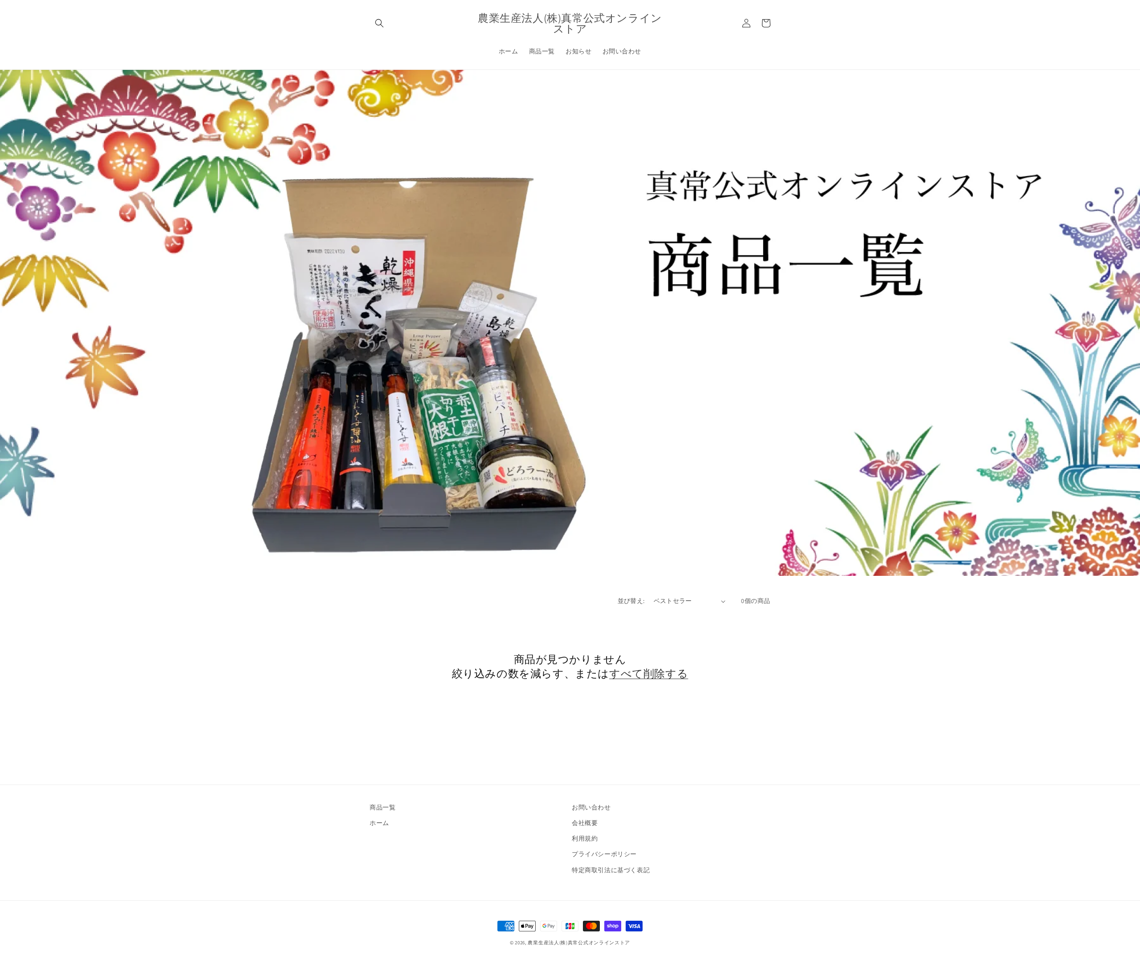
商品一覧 (382, 807)
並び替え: (631, 601)
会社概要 (585, 823)
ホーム (379, 823)
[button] (379, 23)
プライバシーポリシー (604, 854)
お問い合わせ (591, 807)
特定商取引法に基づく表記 (611, 870)
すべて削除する (648, 673)
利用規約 (585, 838)
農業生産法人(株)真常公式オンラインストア (579, 942)
